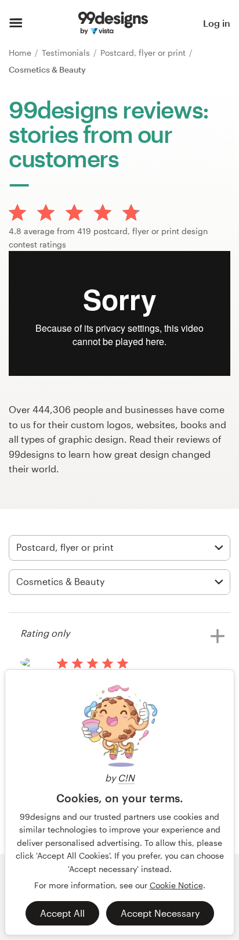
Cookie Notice (176, 885)
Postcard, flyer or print (144, 53)
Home (21, 53)
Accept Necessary (160, 913)
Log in (216, 22)
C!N (126, 777)
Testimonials (67, 53)
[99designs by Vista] (113, 23)
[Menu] (16, 23)
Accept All (62, 913)
